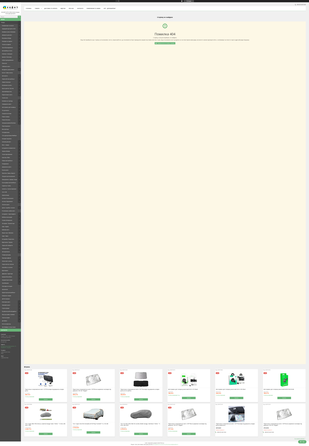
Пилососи (4, 63)
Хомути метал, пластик (8, 264)
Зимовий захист (6, 305)
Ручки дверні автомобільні (9, 182)
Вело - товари (5, 145)
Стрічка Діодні (5, 308)
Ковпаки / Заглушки (7, 54)
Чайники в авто (6, 66)
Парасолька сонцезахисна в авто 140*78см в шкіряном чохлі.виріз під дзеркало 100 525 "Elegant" (187, 424)
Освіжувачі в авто (6, 104)
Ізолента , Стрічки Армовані (9, 189)
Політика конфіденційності (172, 444)
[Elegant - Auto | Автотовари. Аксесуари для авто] (10, 7)
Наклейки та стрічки (7, 267)
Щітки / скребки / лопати (8, 207)
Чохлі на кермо (6, 317)
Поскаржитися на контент (159, 444)
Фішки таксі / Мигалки (7, 233)
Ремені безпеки (6, 120)
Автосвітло (5, 76)
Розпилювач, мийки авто (8, 211)
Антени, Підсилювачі (7, 201)
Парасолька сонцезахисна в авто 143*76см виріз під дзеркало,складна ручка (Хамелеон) (235, 424)
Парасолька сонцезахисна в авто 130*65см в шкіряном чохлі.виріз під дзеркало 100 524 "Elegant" (283, 424)
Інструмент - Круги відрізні (9, 214)
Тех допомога (5, 110)
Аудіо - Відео (5, 236)
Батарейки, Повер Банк (8, 239)
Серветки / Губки (6, 185)
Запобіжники (5, 283)
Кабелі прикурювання (7, 60)
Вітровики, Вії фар (6, 38)
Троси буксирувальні (7, 47)
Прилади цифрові (6, 258)
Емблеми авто (5, 229)
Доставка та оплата (50, 8)
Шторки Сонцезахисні (7, 198)
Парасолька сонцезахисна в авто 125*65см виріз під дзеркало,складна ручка (44, 390)
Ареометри (5, 289)
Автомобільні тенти (7, 50)
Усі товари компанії (299, 438)
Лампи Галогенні (6, 82)
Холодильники (5, 132)
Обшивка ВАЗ (5, 248)
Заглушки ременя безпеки (9, 123)
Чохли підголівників (7, 154)
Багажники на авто (7, 85)
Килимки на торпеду (7, 101)
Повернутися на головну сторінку (165, 43)
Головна (28, 8)
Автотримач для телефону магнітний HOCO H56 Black (231, 389)
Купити (46, 399)
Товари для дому (6, 255)
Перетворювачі (6, 126)
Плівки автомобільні (7, 160)
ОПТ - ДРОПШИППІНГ (110, 8)
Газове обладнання (7, 220)
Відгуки (63, 8)
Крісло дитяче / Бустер (8, 88)
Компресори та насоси (8, 25)
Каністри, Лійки (6, 157)
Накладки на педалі (7, 286)
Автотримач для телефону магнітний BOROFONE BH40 (279, 389)
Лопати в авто (5, 204)
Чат (303, 441)
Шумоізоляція (5, 195)
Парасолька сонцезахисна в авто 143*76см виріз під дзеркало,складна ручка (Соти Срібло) (139, 390)
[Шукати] (19, 17)
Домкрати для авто (7, 35)
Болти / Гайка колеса (7, 72)
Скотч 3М (4, 192)
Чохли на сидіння (6, 44)
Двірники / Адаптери (7, 273)
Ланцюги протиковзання (8, 176)
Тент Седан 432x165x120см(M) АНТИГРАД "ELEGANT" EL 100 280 (90, 424)
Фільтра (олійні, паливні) (8, 314)
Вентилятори (5, 129)
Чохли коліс (5, 98)
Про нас (71, 8)
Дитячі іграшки (6, 299)
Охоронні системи (6, 113)
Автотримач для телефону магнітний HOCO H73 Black (183, 389)
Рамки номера (5, 116)
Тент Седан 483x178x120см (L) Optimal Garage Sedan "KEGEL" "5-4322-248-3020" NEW (45, 424)
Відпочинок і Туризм (7, 242)
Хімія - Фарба (5, 226)
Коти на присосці (6, 324)
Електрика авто (6, 302)
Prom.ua (162, 443)
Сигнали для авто (6, 142)
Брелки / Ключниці (7, 57)
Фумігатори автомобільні (8, 292)
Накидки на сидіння (7, 41)
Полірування (5, 164)
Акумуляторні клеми (7, 280)
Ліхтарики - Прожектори (8, 223)
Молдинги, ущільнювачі (8, 69)
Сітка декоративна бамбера (9, 135)
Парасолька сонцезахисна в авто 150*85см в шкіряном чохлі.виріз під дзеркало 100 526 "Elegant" (92, 390)
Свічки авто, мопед (7, 261)
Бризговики (5, 270)
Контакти (80, 8)
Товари (3, 22)
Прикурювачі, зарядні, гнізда (9, 179)
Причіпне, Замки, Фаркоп (8, 173)
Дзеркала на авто (6, 167)
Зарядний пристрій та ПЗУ (9, 28)
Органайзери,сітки (7, 91)
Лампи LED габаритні (7, 245)
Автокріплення (6, 251)
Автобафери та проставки (9, 327)
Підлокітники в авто (7, 94)
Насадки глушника (7, 138)
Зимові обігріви (6, 151)
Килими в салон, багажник (8, 32)
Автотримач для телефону (9, 107)
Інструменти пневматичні (8, 148)
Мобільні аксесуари (7, 217)
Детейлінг (4, 321)
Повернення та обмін (93, 8)
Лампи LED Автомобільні (8, 79)
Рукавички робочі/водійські (9, 311)
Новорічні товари (6, 295)
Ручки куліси (5, 170)
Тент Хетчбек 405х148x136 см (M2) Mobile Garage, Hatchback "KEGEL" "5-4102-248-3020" (140, 424)
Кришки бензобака (7, 277)
